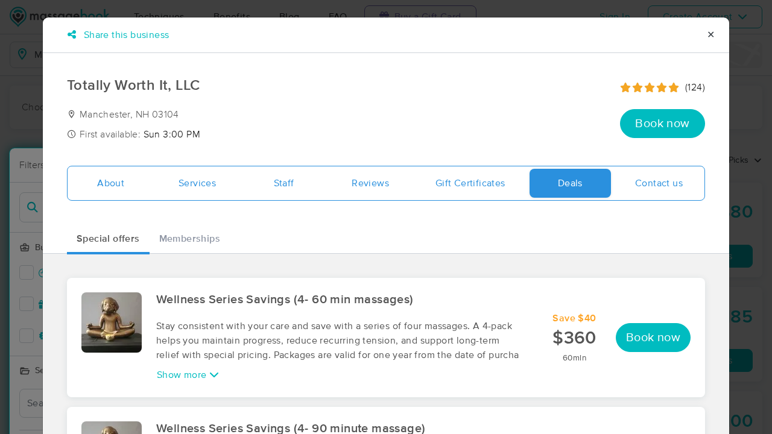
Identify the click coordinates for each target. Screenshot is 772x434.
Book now (662, 124)
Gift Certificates (470, 183)
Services (197, 183)
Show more (183, 375)
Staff (284, 183)
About (110, 183)
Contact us (659, 183)
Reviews (370, 183)
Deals (570, 183)
